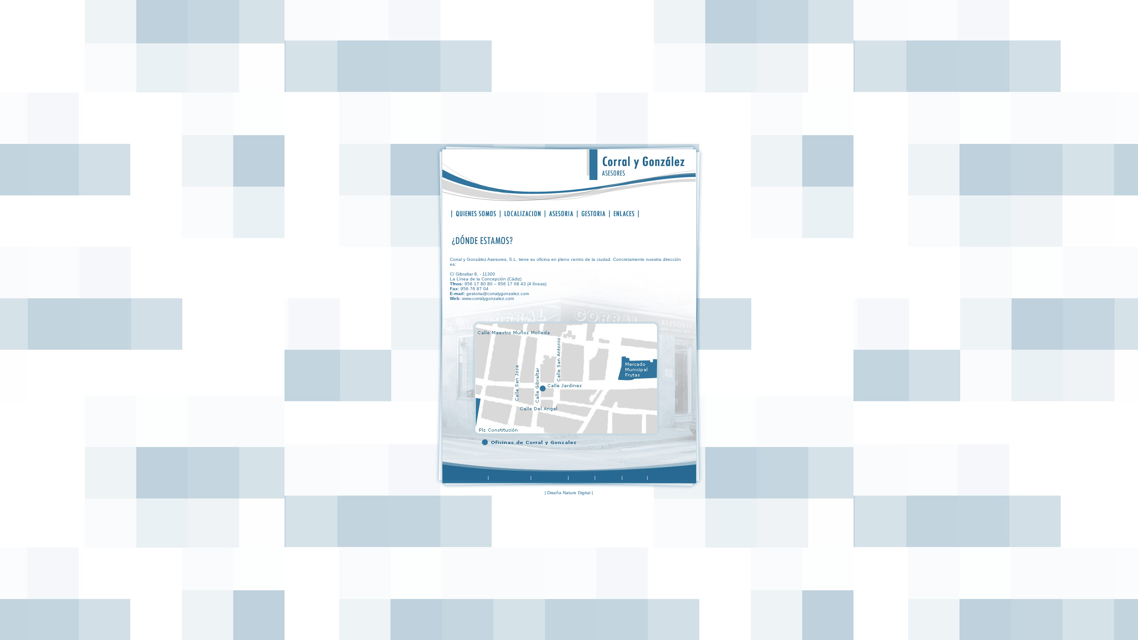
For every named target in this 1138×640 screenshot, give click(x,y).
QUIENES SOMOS (509, 477)
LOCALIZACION (549, 477)
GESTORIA (608, 477)
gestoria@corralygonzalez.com (497, 293)
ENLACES (634, 477)
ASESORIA (581, 477)
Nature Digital (576, 492)
